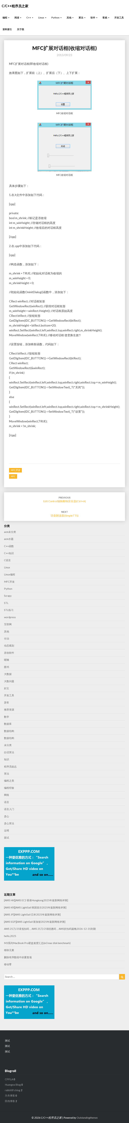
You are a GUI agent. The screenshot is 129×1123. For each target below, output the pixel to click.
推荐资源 (9, 709)
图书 (6, 666)
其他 (69, 17)
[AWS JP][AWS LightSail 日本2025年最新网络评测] (32, 914)
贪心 (6, 816)
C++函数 (9, 546)
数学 (6, 716)
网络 (6, 794)
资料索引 (7, 29)
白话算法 (9, 752)
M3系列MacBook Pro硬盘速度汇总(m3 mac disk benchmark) (37, 942)
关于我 (20, 29)
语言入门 (9, 809)
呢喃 (6, 659)
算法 (81, 17)
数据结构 (9, 730)
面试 (6, 837)
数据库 (8, 723)
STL (6, 602)
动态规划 (9, 645)
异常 (6, 702)
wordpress (10, 617)
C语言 (7, 560)
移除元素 (9, 950)
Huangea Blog (13, 1084)
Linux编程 (9, 574)
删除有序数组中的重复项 (18, 957)
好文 (6, 688)
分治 (6, 638)
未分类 (8, 745)
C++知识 (9, 553)
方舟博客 (10, 1095)
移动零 (8, 964)
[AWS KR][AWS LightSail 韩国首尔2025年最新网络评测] (35, 907)
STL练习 (8, 609)
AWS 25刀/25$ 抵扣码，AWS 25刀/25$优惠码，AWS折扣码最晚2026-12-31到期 (50, 928)
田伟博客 (10, 1101)
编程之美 (9, 780)
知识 (6, 759)
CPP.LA (9, 1079)
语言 (6, 802)
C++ (29, 17)
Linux (41, 17)
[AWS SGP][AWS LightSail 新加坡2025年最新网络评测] (34, 921)
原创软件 (9, 652)
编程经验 (9, 787)
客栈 (105, 17)
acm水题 (8, 538)
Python (55, 17)
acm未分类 (10, 531)
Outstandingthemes (87, 1117)
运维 (6, 830)
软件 (93, 17)
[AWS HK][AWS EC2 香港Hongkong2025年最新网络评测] (36, 900)
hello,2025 (10, 935)
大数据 (8, 673)
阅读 (17, 17)
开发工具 (119, 17)
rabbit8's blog (12, 1090)
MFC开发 (15, 470)
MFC (13, 476)
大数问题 (9, 681)
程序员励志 (10, 766)
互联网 (8, 624)
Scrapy (8, 595)
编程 (5, 17)
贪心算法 (9, 823)
